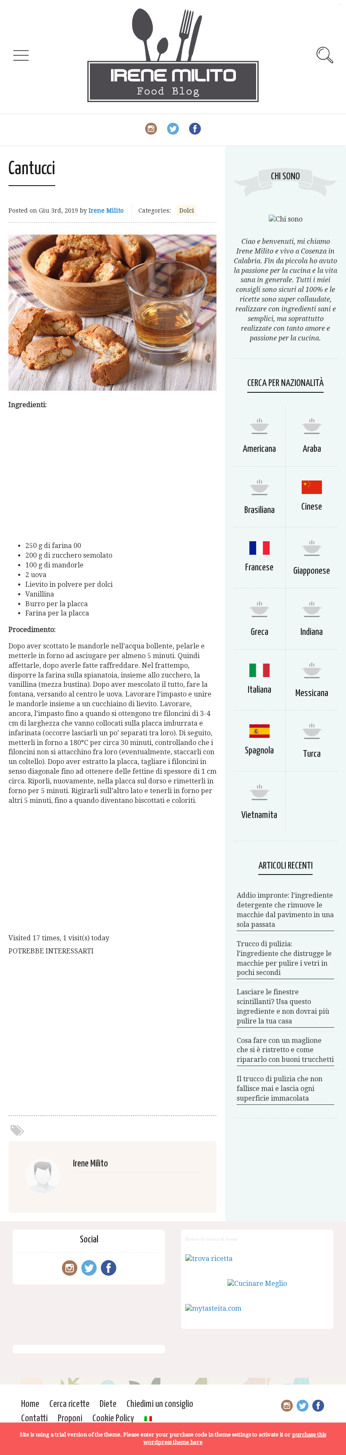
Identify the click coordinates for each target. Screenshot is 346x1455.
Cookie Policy (113, 1418)
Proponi (70, 1418)
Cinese (311, 507)
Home (30, 1404)
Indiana (311, 632)
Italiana (259, 690)
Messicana (311, 693)
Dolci (186, 210)
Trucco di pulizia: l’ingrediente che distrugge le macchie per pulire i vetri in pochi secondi (284, 958)
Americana (259, 449)
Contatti (34, 1418)
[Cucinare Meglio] (257, 1284)
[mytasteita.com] (213, 1308)
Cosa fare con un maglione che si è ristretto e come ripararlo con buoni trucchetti (285, 1050)
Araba (312, 449)
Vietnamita (259, 815)
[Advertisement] (112, 475)
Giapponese (311, 571)
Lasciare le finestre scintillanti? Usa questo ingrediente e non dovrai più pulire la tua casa (283, 1006)
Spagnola (259, 751)
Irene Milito (106, 210)
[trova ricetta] (208, 1259)
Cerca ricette (69, 1404)
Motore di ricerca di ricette (211, 1239)
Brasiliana (259, 510)
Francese (259, 567)
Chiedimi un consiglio (160, 1404)
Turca (312, 754)
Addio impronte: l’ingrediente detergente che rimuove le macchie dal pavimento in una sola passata (285, 910)
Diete (108, 1404)
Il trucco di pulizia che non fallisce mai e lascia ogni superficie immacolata (279, 1088)
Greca (259, 632)
